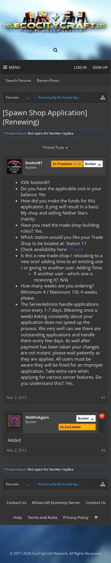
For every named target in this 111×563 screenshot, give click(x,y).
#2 (103, 450)
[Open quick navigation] (102, 97)
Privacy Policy (76, 517)
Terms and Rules (42, 517)
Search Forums (18, 80)
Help (17, 517)
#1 (103, 397)
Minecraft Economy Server (56, 502)
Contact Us (16, 502)
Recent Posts (48, 80)
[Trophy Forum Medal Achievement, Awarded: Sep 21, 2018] (101, 416)
